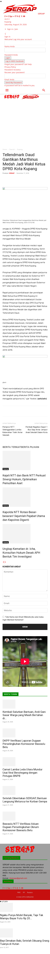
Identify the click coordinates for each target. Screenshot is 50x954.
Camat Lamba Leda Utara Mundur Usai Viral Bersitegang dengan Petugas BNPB (22, 772)
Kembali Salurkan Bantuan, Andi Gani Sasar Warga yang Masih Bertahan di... (24, 715)
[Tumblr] (20, 16)
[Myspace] (14, 16)
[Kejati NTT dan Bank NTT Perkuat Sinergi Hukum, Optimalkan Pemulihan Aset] (25, 460)
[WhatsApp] (30, 179)
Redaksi (30, 892)
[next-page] (5, 562)
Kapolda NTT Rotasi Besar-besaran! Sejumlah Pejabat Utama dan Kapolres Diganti (24, 516)
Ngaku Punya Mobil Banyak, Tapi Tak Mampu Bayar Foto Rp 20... (21, 917)
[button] (7, 90)
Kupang (20, 149)
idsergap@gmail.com (18, 878)
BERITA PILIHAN (30, 447)
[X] (22, 16)
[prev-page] (3, 562)
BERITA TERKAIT (12, 447)
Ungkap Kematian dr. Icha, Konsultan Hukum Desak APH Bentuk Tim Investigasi (21, 552)
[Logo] (12, 99)
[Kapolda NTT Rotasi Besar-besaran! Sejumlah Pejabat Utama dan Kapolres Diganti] (25, 497)
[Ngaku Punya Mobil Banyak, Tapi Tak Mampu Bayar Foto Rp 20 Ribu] (25, 907)
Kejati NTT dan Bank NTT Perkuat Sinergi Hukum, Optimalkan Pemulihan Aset (24, 479)
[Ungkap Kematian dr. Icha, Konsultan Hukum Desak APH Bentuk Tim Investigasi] (25, 533)
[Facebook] (5, 16)
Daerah (12, 149)
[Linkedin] (11, 16)
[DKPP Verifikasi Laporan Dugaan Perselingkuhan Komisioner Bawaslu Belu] (25, 732)
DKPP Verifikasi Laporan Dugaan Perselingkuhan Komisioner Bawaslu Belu (24, 744)
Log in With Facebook (15, 61)
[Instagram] (9, 16)
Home (5, 149)
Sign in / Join (12, 29)
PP (24, 892)
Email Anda (9, 79)
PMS (19, 892)
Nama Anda (9, 46)
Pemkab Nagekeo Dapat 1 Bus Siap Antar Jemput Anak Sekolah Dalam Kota (36, 430)
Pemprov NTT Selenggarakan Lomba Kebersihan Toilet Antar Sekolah (13, 431)
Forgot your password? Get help (18, 64)
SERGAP (11, 173)
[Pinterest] (16, 16)
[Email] (42, 179)
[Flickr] (7, 16)
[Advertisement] (25, 120)
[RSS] (18, 16)
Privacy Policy (10, 67)
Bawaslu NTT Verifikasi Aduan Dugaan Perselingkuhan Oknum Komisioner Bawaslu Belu (21, 827)
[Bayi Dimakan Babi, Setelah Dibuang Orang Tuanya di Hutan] (25, 932)
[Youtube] (24, 16)
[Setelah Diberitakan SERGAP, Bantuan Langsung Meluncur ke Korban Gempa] (25, 790)
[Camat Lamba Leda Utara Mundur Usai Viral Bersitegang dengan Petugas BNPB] (25, 761)
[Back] (5, 34)
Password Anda (11, 55)
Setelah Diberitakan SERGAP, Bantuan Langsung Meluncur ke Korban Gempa (25, 800)
